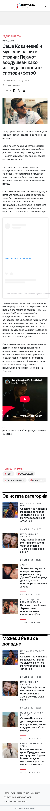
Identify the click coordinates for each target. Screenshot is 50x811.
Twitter (19, 90)
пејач (9, 473)
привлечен (38, 480)
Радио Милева (11, 36)
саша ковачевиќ (15, 480)
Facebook (14, 90)
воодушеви (26, 473)
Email (24, 90)
